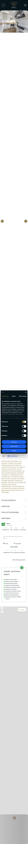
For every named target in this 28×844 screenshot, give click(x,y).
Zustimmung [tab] (5, 396)
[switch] (24, 426)
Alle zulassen (14, 442)
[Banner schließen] (25, 392)
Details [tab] (14, 396)
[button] (2, 221)
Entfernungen (22, 609)
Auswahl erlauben (14, 446)
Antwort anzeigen (14, 546)
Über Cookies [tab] (22, 396)
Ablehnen (14, 450)
